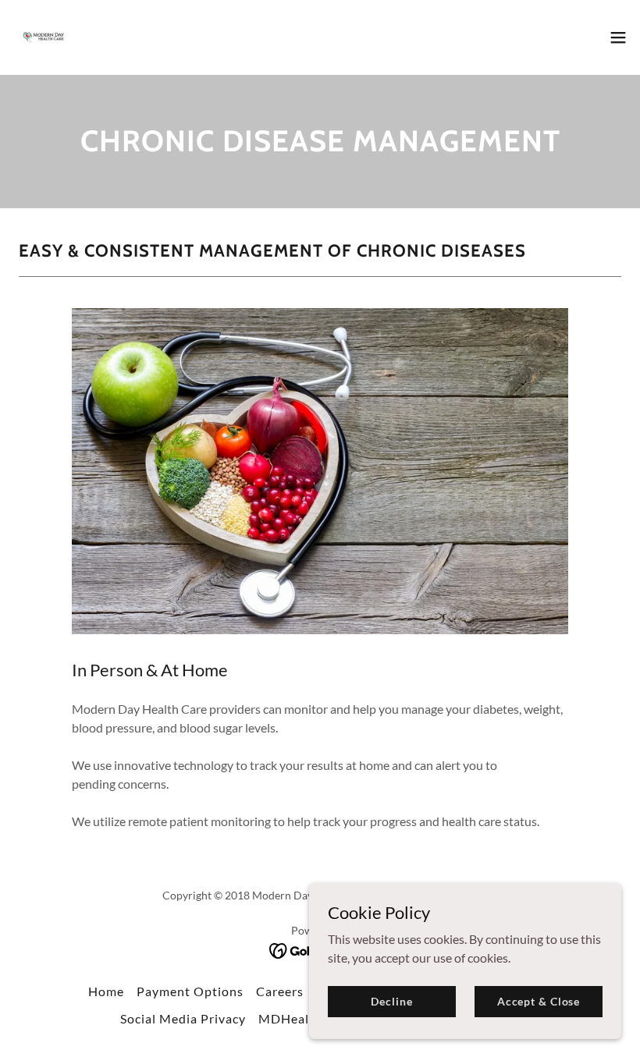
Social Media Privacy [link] (183, 1018)
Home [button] (106, 991)
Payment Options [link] (190, 991)
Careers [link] (280, 991)
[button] (618, 37)
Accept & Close (538, 1001)
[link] (43, 37)
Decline (391, 1001)
